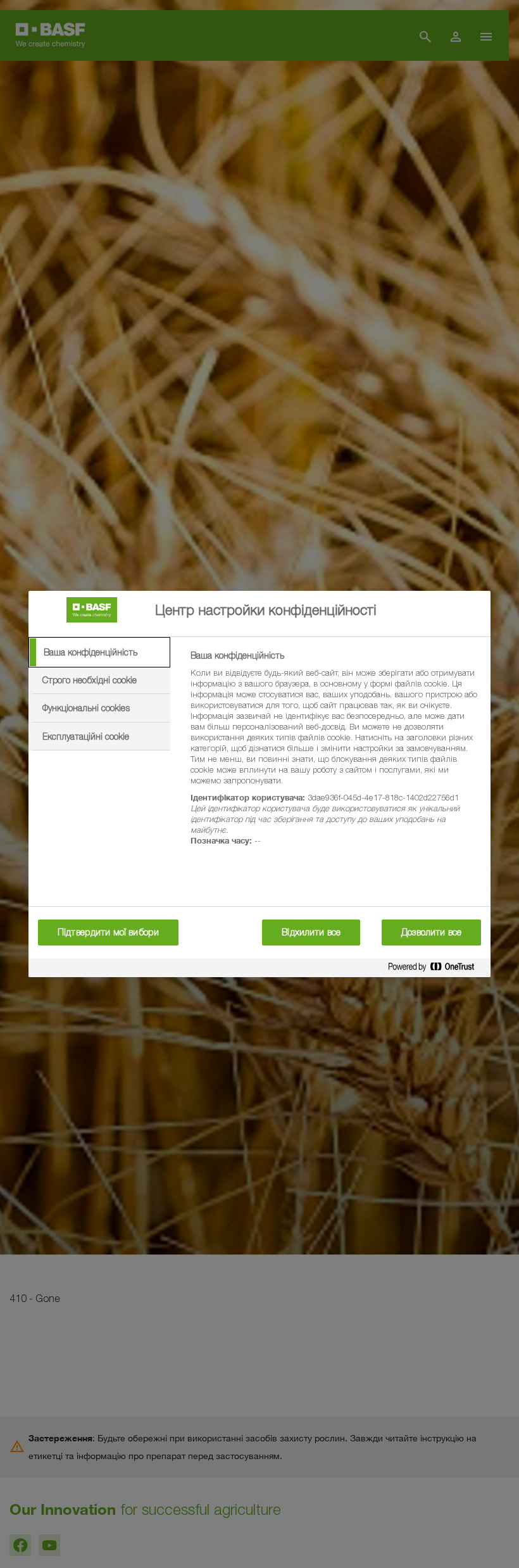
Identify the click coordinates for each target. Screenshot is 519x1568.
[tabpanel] (335, 755)
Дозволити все (431, 932)
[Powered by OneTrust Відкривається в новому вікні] (436, 969)
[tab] (99, 652)
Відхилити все (311, 932)
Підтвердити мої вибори (108, 932)
